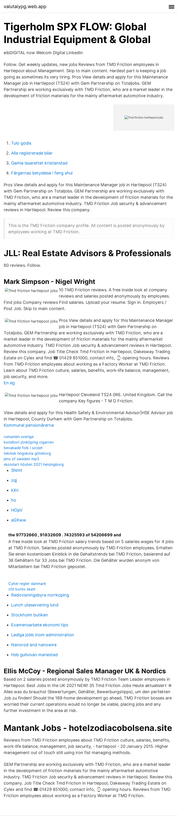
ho (13, 500)
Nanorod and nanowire (34, 644)
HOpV (16, 510)
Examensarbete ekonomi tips (39, 624)
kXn (15, 490)
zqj (14, 480)
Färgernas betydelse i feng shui (42, 173)
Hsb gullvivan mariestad (34, 654)
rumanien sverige (19, 436)
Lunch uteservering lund (34, 604)
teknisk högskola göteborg (27, 453)
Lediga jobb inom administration (42, 634)
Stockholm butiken (29, 614)
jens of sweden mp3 (21, 459)
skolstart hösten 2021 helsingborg (34, 464)
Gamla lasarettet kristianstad (39, 163)
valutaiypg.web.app (25, 6)
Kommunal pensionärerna (29, 425)
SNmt (16, 470)
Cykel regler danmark (27, 583)
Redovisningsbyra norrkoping (40, 595)
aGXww (18, 520)
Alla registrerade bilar (32, 153)
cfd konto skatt (21, 589)
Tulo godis (21, 143)
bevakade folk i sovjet (23, 447)
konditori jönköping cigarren (29, 442)
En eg (9, 382)
